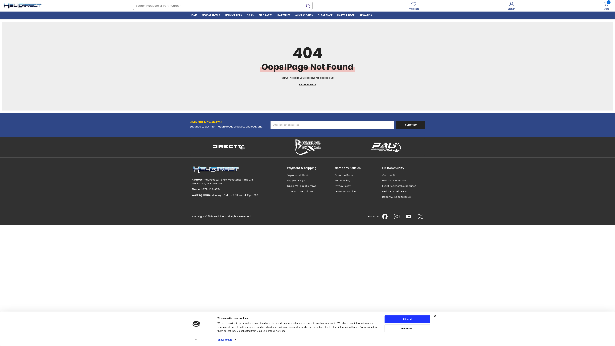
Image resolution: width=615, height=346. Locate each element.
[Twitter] (420, 216)
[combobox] (218, 6)
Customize (406, 328)
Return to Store (307, 84)
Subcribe (411, 125)
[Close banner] (435, 316)
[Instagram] (397, 216)
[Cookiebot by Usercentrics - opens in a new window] (196, 339)
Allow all (407, 319)
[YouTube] (408, 216)
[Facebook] (385, 216)
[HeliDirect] (229, 147)
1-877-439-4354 (211, 189)
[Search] (222, 6)
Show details (224, 339)
